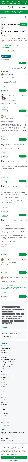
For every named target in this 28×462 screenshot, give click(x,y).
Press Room (4, 400)
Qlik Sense (3, 350)
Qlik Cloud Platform (6, 348)
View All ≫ (4, 327)
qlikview (18, 314)
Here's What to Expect (16, 13)
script (22, 314)
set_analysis (16, 318)
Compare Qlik (4, 384)
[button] (26, 27)
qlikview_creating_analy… (9, 314)
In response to (9, 100)
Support (3, 391)
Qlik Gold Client (5, 369)
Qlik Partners (4, 379)
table (11, 318)
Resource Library (5, 377)
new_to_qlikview (6, 307)
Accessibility (4, 404)
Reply (22, 63)
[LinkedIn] (5, 425)
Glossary (3, 386)
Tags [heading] (4, 303)
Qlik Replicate (4, 357)
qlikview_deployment (8, 311)
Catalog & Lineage (5, 366)
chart (4, 316)
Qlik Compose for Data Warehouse (10, 362)
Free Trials (3, 382)
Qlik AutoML (4, 352)
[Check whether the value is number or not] (22, 68)
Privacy (3, 407)
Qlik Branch (13, 82)
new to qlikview (15, 307)
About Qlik (3, 397)
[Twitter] (2, 425)
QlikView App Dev (10, 50)
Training (3, 389)
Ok (14, 457)
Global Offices (4, 413)
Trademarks (4, 443)
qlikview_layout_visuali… (18, 309)
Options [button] (25, 17)
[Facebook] (8, 425)
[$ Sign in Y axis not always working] (25, 68)
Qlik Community (5, 422)
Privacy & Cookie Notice (7, 440)
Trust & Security (5, 402)
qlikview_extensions (19, 321)
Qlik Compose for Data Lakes (8, 359)
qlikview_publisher (10, 316)
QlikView (3, 17)
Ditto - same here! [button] (6, 56)
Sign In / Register (23, 7)
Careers (3, 409)
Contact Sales (4, 416)
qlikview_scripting (7, 309)
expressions (5, 321)
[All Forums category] (3, 336)
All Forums (8, 336)
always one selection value (8, 47)
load (7, 318)
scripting (10, 323)
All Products (4, 346)
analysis (4, 323)
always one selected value (11, 45)
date (4, 318)
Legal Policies (4, 438)
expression (19, 316)
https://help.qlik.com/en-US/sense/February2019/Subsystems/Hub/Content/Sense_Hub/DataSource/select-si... (14, 287)
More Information (14, 460)
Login (19, 1)
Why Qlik (3, 371)
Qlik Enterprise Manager (7, 364)
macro (11, 321)
